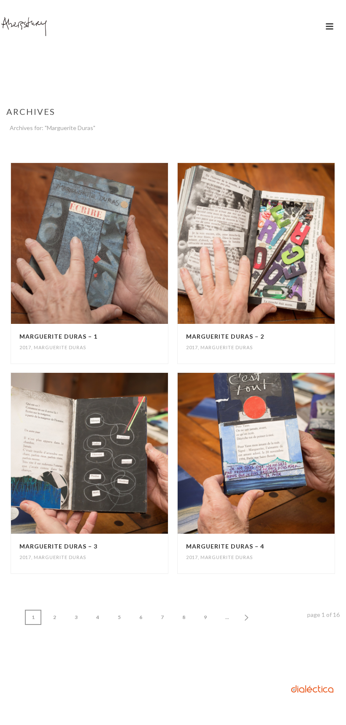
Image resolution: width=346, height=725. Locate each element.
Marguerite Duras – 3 (58, 546)
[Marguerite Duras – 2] (274, 243)
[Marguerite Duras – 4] (274, 453)
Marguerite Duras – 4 (225, 546)
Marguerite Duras (60, 347)
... (227, 617)
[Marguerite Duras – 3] (108, 453)
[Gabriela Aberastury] (24, 26)
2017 (25, 347)
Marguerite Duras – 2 (225, 336)
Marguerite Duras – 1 (58, 336)
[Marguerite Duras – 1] (108, 243)
